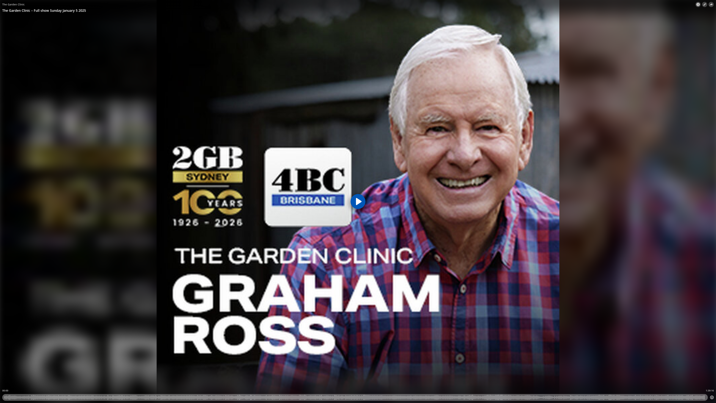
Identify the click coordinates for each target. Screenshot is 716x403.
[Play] (358, 201)
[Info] (698, 4)
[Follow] (704, 4)
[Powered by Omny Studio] (712, 397)
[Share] (711, 4)
